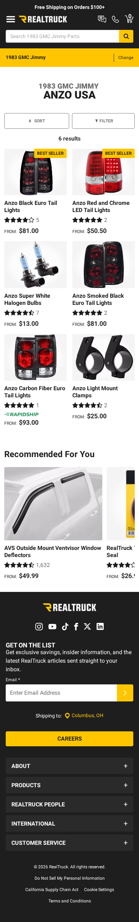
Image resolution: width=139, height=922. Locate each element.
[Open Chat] (102, 19)
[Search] (126, 36)
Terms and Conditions (69, 901)
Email (13, 679)
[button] (69, 766)
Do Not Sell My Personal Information (70, 878)
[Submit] (125, 692)
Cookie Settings (99, 889)
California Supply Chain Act (51, 889)
